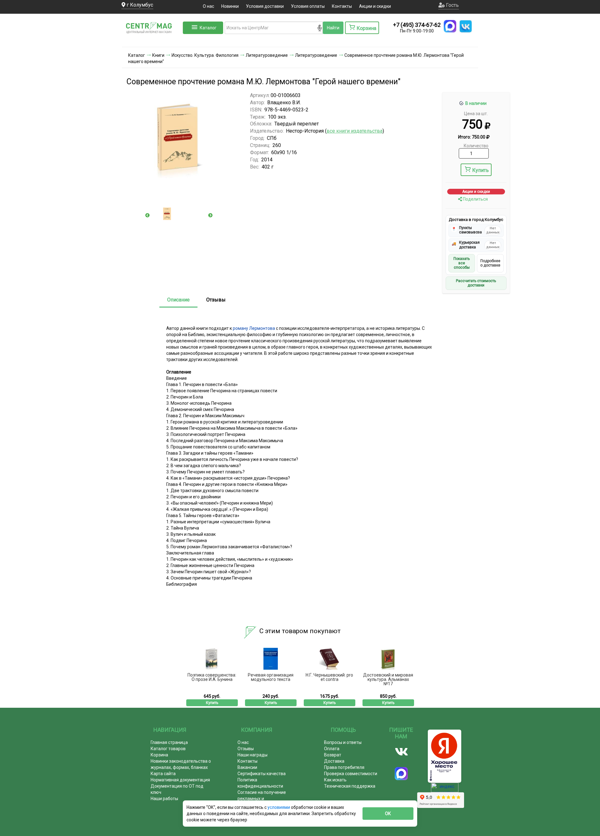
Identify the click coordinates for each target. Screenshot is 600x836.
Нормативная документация (180, 779)
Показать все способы (461, 263)
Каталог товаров (168, 748)
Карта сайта (163, 773)
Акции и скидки (375, 6)
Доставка (334, 761)
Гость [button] (452, 5)
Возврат (332, 754)
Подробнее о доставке (490, 263)
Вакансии (247, 767)
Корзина (159, 754)
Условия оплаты (308, 6)
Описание (178, 300)
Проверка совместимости (350, 773)
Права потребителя (344, 767)
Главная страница (169, 742)
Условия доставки (265, 6)
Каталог (208, 27)
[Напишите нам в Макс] (450, 26)
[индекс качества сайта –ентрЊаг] (444, 789)
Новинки (230, 6)
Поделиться (475, 199)
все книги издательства (354, 131)
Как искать (335, 779)
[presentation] (147, 215)
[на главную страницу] (151, 40)
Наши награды (253, 754)
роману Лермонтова (254, 328)
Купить (480, 170)
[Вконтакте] (401, 752)
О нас (208, 6)
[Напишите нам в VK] (465, 26)
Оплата (331, 748)
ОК (388, 813)
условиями (279, 807)
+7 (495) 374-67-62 (417, 25)
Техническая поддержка (349, 786)
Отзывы (216, 300)
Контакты (342, 6)
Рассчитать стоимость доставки (476, 283)
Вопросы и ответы (343, 742)
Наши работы (164, 798)
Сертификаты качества (262, 773)
